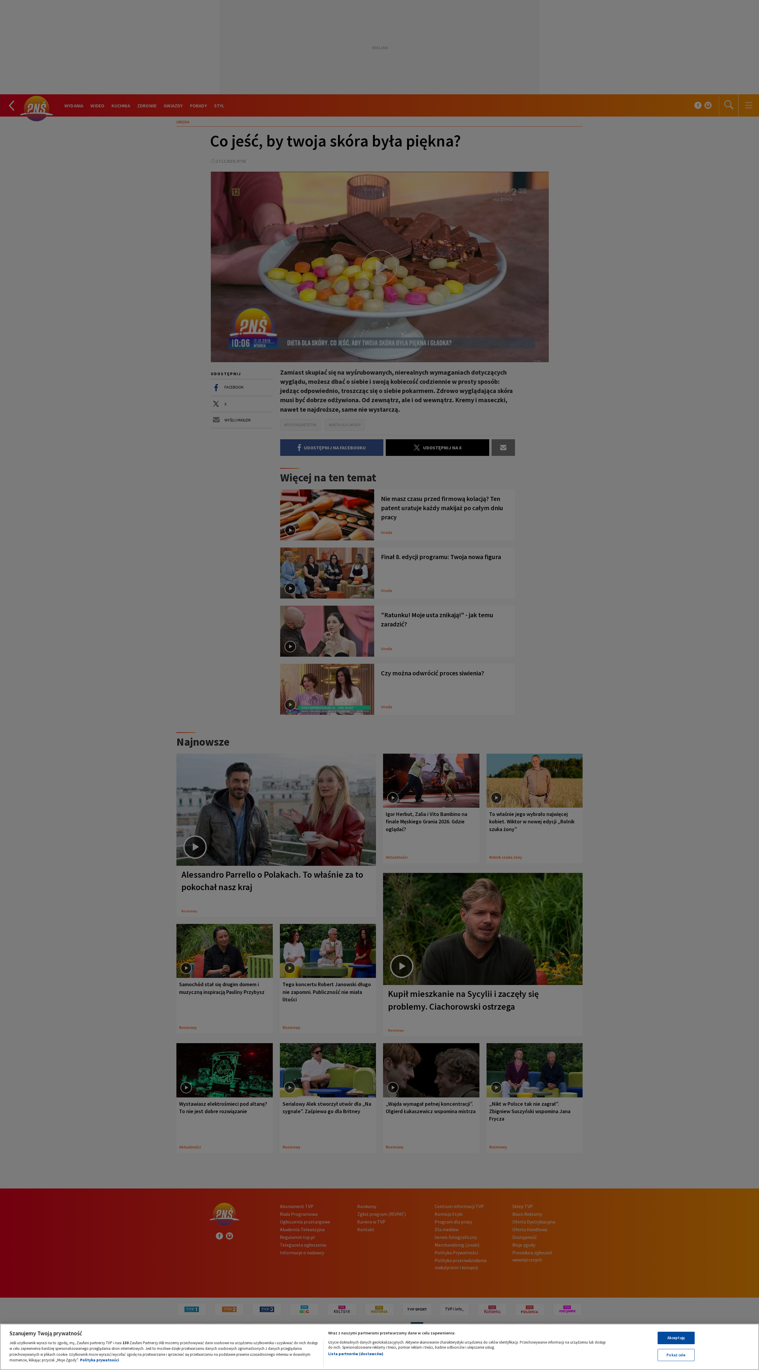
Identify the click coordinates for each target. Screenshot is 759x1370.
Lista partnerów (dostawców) (355, 1353)
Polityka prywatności (99, 1360)
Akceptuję (676, 1337)
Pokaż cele (675, 1354)
